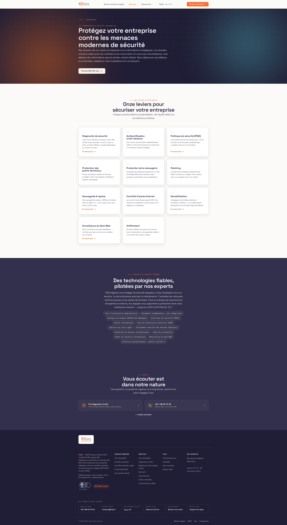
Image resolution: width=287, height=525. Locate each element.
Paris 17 (127, 509)
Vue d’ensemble (120, 458)
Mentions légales (179, 521)
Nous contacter (168, 465)
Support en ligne (196, 509)
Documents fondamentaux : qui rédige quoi (162, 313)
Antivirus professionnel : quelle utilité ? (143, 341)
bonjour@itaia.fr (109, 509)
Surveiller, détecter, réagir (124, 465)
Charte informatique (123, 322)
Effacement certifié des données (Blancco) (156, 327)
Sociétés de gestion (121, 462)
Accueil (80, 20)
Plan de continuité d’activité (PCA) (155, 322)
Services (132, 4)
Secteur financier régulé (114, 4)
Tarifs (165, 4)
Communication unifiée (147, 483)
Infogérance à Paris (146, 462)
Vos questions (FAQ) (121, 473)
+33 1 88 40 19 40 (87, 509)
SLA (195, 521)
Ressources (146, 4)
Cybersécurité (144, 476)
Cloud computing (145, 479)
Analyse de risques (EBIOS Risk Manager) (127, 318)
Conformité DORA (121, 469)
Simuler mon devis (175, 509)
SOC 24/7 (142, 472)
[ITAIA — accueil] (83, 4)
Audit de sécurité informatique (130, 337)
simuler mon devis (144, 414)
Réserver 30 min (152, 509)
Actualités (166, 462)
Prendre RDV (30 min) (90, 71)
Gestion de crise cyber (121, 327)
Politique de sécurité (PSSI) (165, 318)
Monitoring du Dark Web (161, 337)
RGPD (190, 521)
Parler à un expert (196, 4)
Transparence (204, 521)
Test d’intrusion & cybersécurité (121, 313)
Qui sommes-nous (169, 458)
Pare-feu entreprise (162, 332)
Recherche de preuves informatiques (132, 332)
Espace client (168, 469)
